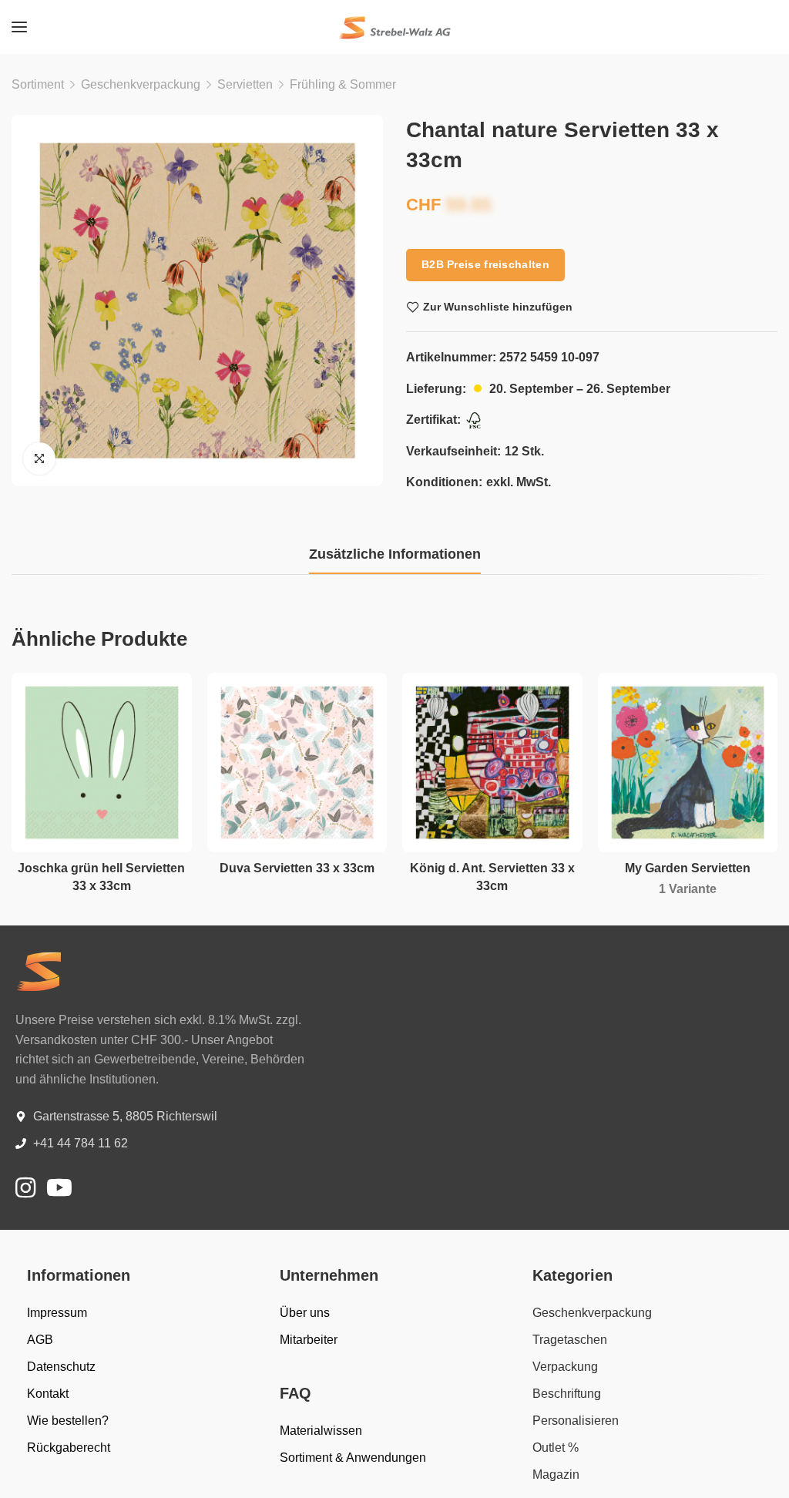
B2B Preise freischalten (485, 264)
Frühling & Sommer (343, 84)
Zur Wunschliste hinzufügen (497, 307)
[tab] (395, 555)
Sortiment (38, 84)
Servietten (245, 84)
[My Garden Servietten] (688, 763)
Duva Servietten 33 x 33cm (297, 868)
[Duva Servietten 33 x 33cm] (297, 763)
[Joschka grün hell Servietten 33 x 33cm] (102, 763)
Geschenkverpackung (140, 84)
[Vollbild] (39, 458)
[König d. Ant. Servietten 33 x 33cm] (492, 763)
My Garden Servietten (687, 868)
